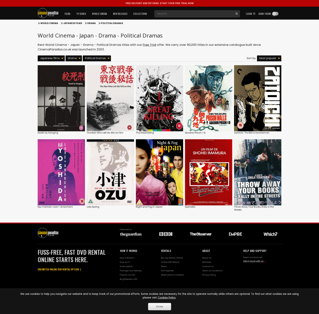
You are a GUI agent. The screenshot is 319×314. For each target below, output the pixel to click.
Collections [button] (140, 14)
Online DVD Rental (170, 262)
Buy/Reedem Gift (128, 279)
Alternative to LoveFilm (172, 274)
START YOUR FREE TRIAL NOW (160, 3)
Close (159, 306)
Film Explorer (167, 270)
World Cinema (49, 23)
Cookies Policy (167, 297)
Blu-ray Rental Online (172, 257)
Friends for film (127, 274)
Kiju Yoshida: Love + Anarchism (55, 206)
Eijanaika (190, 206)
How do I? (125, 262)
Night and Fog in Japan (149, 206)
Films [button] (67, 14)
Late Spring (93, 206)
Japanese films (72, 23)
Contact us (208, 266)
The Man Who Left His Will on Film (105, 132)
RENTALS (166, 251)
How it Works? (127, 257)
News (164, 266)
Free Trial (149, 45)
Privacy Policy (209, 274)
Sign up (61, 121)
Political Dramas (112, 23)
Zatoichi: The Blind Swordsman (251, 132)
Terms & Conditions (212, 270)
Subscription (126, 266)
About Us (206, 257)
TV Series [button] (81, 14)
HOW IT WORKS (128, 251)
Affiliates (206, 262)
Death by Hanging (48, 132)
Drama (91, 23)
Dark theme (264, 14)
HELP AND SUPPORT (255, 251)
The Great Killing (145, 132)
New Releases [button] (120, 14)
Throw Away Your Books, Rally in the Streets (254, 208)
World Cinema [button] (99, 14)
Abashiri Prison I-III (195, 132)
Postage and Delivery (131, 270)
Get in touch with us (253, 261)
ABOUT (206, 251)
